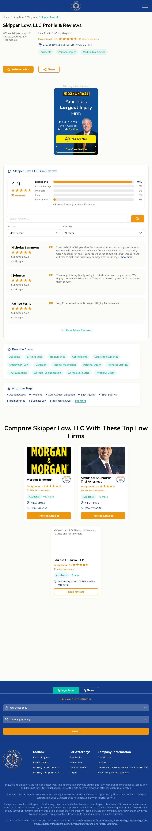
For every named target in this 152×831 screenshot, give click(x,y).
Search (76, 731)
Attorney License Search (46, 767)
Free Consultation (76, 149)
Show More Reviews (78, 330)
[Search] (137, 218)
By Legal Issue (65, 690)
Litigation (18, 17)
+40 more (102, 496)
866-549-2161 (79, 139)
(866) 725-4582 (93, 508)
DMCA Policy (134, 820)
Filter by (67, 226)
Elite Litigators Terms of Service (96, 820)
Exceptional (36, 486)
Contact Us (104, 762)
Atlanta (115, 772)
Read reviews (76, 591)
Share (51, 69)
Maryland (32, 17)
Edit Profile (76, 757)
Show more (126, 257)
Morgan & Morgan (40, 479)
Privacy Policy (120, 820)
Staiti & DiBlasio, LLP (69, 560)
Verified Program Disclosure (78, 823)
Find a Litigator (41, 757)
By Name (89, 690)
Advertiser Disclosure (52, 823)
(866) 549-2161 (39, 508)
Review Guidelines (108, 823)
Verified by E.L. (41, 762)
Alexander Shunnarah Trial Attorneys (96, 479)
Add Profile (76, 762)
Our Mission (104, 757)
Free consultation (49, 515)
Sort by (12, 226)
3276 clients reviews (38, 490)
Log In (73, 772)
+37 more (48, 496)
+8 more (74, 575)
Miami (125, 772)
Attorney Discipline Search (47, 772)
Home (6, 17)
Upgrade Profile (78, 767)
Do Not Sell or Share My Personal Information (123, 767)
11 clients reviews (64, 569)
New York (103, 772)
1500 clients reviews (92, 490)
